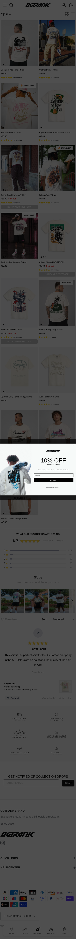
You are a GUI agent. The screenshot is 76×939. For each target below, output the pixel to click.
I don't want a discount (52, 487)
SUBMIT (53, 480)
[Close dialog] (74, 446)
